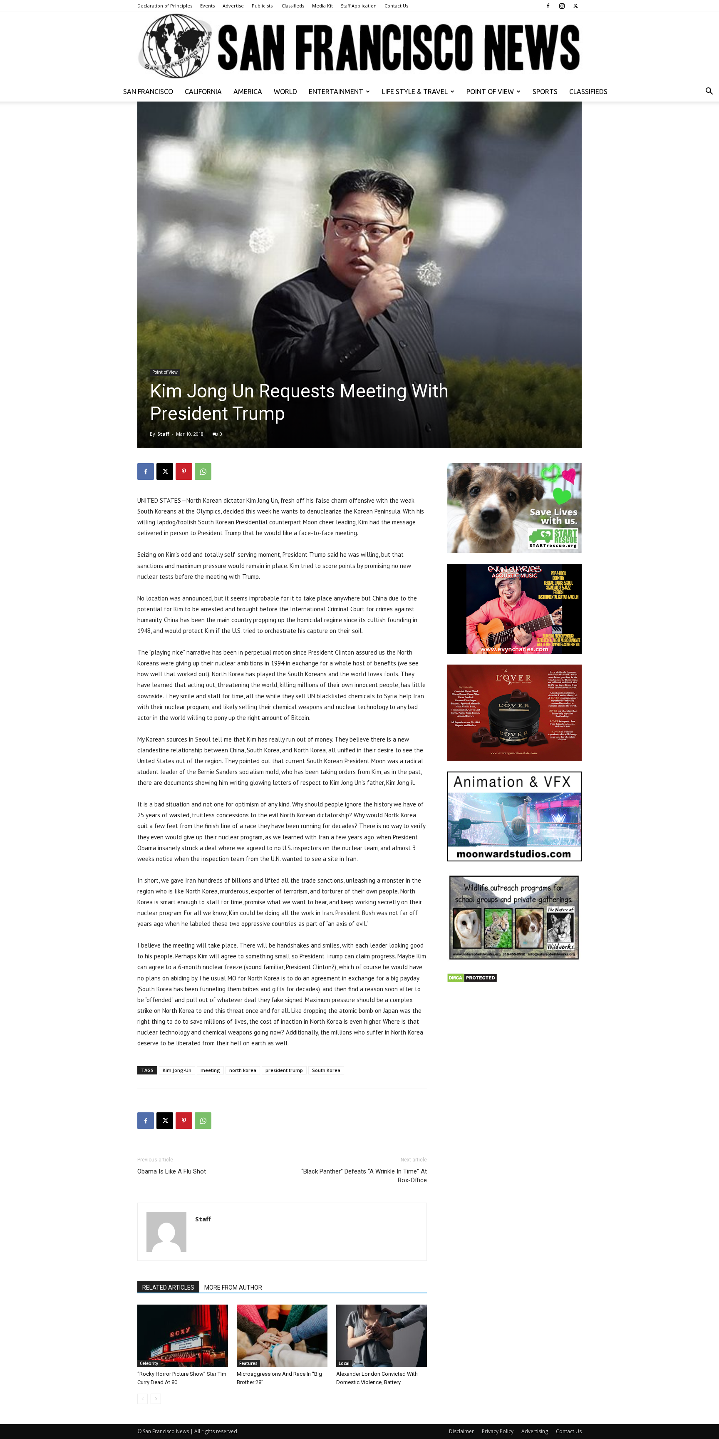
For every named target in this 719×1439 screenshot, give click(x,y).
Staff (163, 434)
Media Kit (322, 5)
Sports (545, 91)
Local (344, 1363)
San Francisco (148, 91)
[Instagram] (561, 6)
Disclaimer (461, 1431)
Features (248, 1363)
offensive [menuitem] (361, 500)
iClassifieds (292, 5)
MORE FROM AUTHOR (233, 1287)
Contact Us (396, 5)
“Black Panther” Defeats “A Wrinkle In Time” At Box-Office (364, 1176)
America (247, 91)
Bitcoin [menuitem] (300, 718)
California (203, 91)
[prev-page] (142, 1399)
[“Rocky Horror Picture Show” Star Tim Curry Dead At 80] (182, 1336)
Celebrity (149, 1363)
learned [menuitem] (162, 685)
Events (207, 5)
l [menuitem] (413, 782)
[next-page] (156, 1399)
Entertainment (336, 91)
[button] (709, 92)
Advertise (233, 5)
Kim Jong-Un (177, 1070)
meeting (210, 1070)
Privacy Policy (497, 1431)
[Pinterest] (184, 471)
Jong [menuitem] (263, 500)
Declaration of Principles (164, 5)
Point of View (490, 91)
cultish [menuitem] (376, 620)
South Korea (326, 1070)
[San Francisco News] (359, 47)
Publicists (262, 5)
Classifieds (588, 91)
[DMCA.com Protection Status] (472, 981)
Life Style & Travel (415, 91)
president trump (284, 1070)
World (285, 91)
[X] (575, 6)
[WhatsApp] (203, 471)
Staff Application (359, 5)
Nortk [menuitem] (391, 815)
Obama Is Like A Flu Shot (171, 1171)
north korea (242, 1070)
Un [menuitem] (274, 500)
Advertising (534, 1431)
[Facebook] (548, 6)
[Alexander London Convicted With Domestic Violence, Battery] (381, 1336)
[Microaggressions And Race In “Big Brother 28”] (282, 1336)
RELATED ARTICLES (168, 1287)
